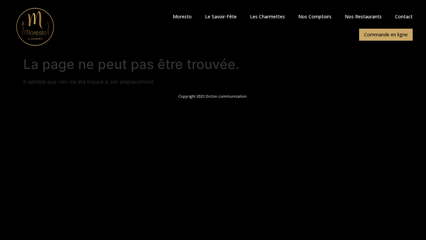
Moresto (182, 16)
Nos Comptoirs (314, 16)
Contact (404, 16)
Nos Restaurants (363, 16)
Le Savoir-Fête (221, 16)
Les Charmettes (267, 16)
